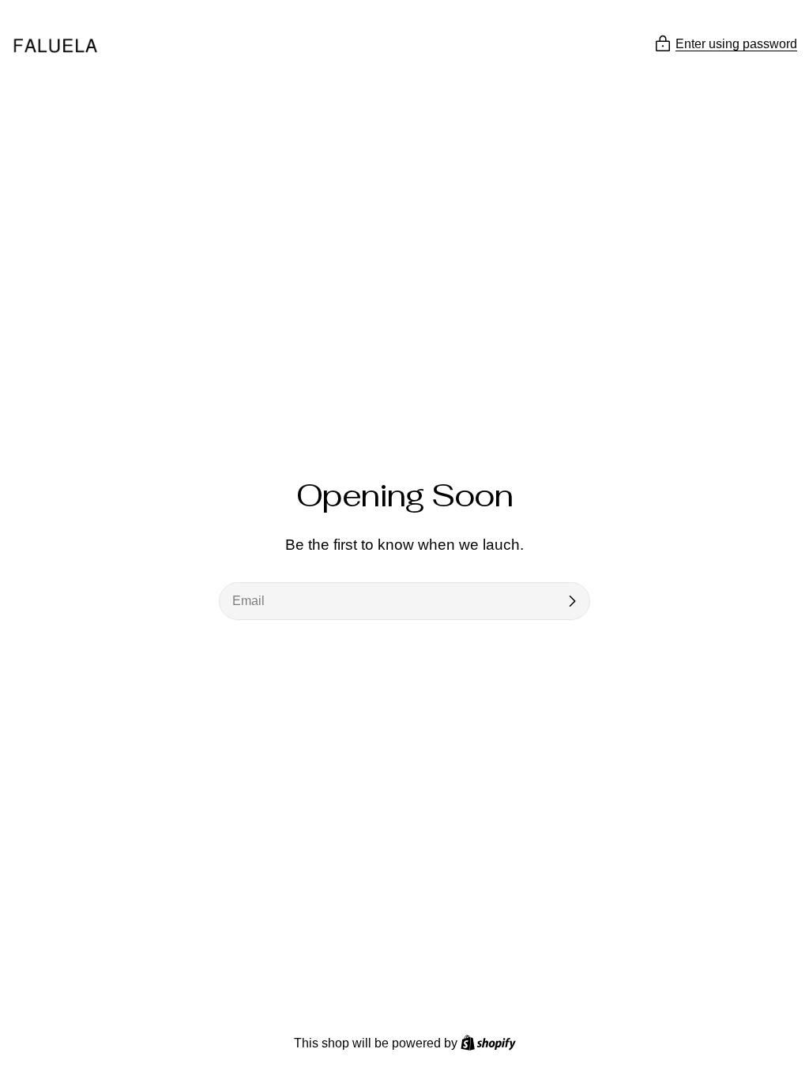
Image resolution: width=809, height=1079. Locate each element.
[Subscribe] (572, 601)
